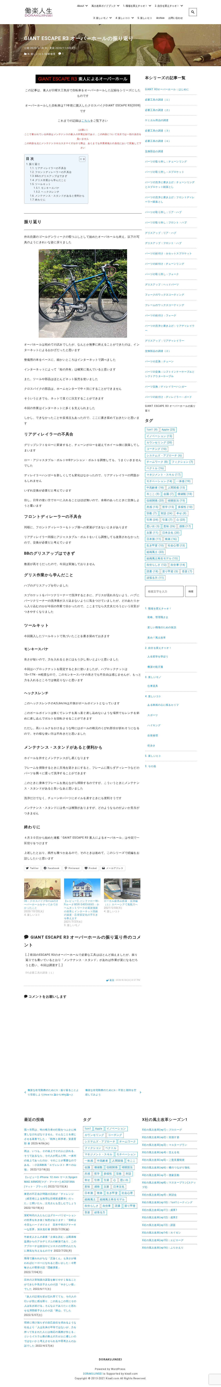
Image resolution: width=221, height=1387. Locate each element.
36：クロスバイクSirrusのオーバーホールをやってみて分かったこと (41, 904)
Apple (168, 429)
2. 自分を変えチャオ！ (167, 5)
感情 (185, 526)
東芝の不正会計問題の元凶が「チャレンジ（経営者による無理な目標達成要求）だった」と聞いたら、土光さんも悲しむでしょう (50, 1199)
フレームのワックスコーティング (164, 305)
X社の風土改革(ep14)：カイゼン (161, 1232)
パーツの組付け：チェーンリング (164, 263)
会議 (169, 494)
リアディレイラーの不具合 (50, 168)
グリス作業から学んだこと (50, 180)
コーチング (157, 448)
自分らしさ (157, 564)
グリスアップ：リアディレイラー (164, 340)
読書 (152, 571)
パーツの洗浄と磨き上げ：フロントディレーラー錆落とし (170, 199)
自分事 (178, 564)
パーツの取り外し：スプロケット (164, 171)
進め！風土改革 (156, 637)
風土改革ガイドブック (104, 5)
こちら (85, 120)
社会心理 (176, 545)
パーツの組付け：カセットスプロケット (168, 253)
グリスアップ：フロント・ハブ (163, 243)
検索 (191, 591)
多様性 (185, 507)
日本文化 (171, 532)
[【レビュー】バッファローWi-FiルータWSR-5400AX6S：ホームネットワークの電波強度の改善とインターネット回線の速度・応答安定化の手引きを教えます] (82, 888)
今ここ (153, 494)
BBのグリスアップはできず (51, 176)
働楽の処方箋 (155, 666)
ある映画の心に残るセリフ (163, 705)
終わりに (40, 199)
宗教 (152, 513)
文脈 (152, 532)
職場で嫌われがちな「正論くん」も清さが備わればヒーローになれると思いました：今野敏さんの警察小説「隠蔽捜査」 (50, 1263)
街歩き (151, 745)
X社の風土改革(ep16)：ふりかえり (163, 1247)
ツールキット (43, 184)
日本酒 (154, 539)
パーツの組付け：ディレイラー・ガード (168, 397)
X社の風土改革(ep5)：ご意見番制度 (163, 1159)
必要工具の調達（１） (158, 99)
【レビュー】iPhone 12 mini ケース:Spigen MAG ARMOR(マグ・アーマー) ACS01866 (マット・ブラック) (50, 1182)
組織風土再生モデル (162, 558)
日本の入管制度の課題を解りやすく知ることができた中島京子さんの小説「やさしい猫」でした (50, 1284)
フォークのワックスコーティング (164, 294)
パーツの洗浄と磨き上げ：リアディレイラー (170, 328)
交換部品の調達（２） (158, 351)
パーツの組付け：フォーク (160, 315)
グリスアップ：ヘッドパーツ (162, 284)
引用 (152, 519)
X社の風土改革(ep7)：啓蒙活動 (160, 1175)
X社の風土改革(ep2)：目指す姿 (160, 1137)
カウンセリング (159, 442)
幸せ (181, 513)
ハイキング (154, 725)
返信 (111, 980)
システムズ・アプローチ (164, 455)
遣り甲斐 (170, 571)
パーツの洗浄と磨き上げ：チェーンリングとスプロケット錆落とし (170, 184)
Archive (160, 18)
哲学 (168, 507)
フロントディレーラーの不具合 (53, 172)
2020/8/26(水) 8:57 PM (128, 980)
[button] (80, 159)
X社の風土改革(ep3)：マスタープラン (164, 1144)
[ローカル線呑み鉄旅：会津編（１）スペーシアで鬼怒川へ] (122, 888)
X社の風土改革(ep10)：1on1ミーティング (167, 1202)
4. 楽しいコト (123, 18)
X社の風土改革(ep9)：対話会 (159, 1194)
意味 (169, 526)
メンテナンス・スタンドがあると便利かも (60, 195)
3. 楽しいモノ (100, 18)
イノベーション (159, 436)
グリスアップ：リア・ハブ (160, 232)
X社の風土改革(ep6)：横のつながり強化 (166, 1167)
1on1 (152, 429)
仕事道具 (152, 686)
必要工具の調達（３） (158, 130)
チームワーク (157, 461)
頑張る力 (155, 577)
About (80, 5)
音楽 (187, 571)
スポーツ (152, 715)
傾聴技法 (176, 500)
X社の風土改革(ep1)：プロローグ (162, 1129)
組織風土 (155, 552)
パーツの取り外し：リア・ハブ (163, 212)
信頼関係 (155, 500)
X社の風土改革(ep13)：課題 (159, 1225)
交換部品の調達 (154, 151)
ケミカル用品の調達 (157, 120)
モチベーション (159, 481)
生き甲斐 (155, 545)
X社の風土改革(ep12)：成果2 (159, 1217)
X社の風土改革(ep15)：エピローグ (163, 1240)
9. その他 (150, 766)
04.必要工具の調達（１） (41, 972)
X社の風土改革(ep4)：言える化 (160, 1152)
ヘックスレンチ (50, 191)
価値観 (185, 494)
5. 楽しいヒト (145, 18)
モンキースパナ (50, 188)
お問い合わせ (175, 18)
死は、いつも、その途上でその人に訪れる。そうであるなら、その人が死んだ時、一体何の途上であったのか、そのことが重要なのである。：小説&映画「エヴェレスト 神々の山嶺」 (50, 1160)
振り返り (34, 164)
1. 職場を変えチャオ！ (135, 5)
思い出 (153, 526)
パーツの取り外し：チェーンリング (166, 161)
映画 (171, 539)
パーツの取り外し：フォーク (162, 274)
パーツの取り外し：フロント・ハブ (166, 222)
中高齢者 (155, 487)
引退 (167, 519)
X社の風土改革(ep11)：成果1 (159, 1210)
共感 (152, 507)
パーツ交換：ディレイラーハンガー (166, 386)
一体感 (183, 481)
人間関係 (176, 487)
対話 (166, 513)
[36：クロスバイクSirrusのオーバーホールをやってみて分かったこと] (42, 888)
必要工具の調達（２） (158, 110)
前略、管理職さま (157, 617)
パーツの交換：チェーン (159, 361)
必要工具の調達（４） (158, 141)
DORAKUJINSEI (92, 1373)
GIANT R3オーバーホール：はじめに (167, 89)
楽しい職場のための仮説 (161, 627)
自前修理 (50, 54)
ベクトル (155, 468)
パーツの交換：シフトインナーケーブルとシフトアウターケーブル (170, 374)
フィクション (182, 461)
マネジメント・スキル (164, 474)
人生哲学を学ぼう (157, 656)
